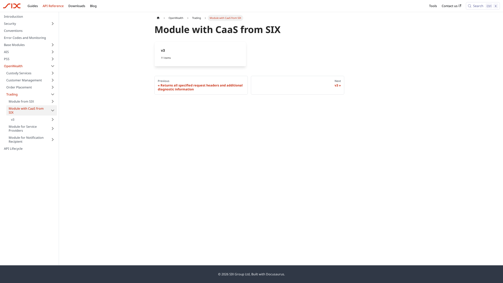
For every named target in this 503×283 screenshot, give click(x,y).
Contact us (450, 6)
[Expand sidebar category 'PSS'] (52, 59)
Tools (433, 6)
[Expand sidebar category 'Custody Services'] (52, 73)
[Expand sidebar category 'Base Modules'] (52, 45)
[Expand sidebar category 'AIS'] (52, 52)
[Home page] (158, 18)
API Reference (53, 6)
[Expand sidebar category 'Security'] (52, 23)
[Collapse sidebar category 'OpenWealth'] (52, 66)
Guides (33, 6)
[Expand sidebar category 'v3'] (52, 119)
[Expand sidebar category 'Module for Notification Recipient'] (52, 139)
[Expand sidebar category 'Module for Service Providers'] (52, 128)
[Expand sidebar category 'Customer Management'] (52, 80)
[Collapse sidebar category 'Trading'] (52, 94)
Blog (93, 6)
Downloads (76, 6)
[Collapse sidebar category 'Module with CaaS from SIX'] (52, 110)
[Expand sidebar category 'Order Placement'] (52, 87)
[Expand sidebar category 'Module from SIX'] (52, 101)
